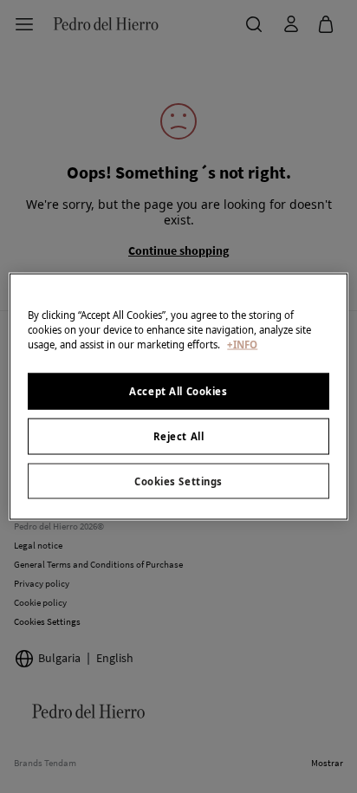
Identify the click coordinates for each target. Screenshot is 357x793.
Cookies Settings (178, 480)
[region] (178, 396)
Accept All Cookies (178, 390)
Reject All (178, 435)
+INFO (242, 343)
